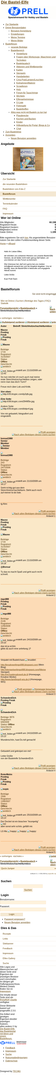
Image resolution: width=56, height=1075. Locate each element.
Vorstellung (21, 54)
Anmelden (10, 135)
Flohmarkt (21, 106)
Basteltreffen (22, 109)
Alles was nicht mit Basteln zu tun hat (29, 112)
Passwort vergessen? (14, 919)
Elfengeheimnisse (25, 99)
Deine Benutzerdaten (15, 27)
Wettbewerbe (9, 199)
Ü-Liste (19, 102)
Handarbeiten (22, 76)
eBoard (11, 243)
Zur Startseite (11, 24)
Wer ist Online (7, 301)
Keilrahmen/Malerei (25, 83)
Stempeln (21, 73)
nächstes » (18, 318)
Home (3, 243)
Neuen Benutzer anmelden (17, 922)
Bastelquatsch (23, 63)
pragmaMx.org (52, 873)
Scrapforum (21, 86)
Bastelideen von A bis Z (14, 189)
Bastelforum (11, 44)
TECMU (17, 1071)
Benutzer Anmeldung (21, 31)
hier (26, 237)
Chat (18, 128)
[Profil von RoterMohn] (47, 847)
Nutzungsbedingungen (16, 1057)
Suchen (19, 301)
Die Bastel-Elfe (15, 2)
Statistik (4, 303)
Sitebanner (8, 943)
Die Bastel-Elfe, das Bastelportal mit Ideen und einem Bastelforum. (8, 1034)
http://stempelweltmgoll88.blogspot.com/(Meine (23, 669)
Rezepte (7, 934)
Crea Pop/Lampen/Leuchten (29, 80)
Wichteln (20, 96)
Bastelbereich (17, 50)
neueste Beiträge (19, 47)
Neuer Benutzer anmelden (23, 138)
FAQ (5, 209)
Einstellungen (17, 34)
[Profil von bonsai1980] (47, 511)
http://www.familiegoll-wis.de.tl (15, 679)
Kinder (19, 122)
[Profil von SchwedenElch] (47, 766)
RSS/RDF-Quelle (8, 1000)
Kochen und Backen (26, 119)
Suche (6, 963)
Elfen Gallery (9, 958)
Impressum (8, 213)
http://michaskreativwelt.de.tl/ (14, 674)
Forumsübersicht (9, 308)
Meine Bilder (17, 40)
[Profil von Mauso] (47, 432)
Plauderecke (22, 115)
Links (5, 939)
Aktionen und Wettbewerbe (29, 67)
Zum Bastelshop (13, 132)
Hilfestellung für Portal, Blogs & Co (33, 125)
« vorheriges (6, 318)
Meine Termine (18, 37)
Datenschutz (11, 1061)
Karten (19, 70)
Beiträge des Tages (34, 301)
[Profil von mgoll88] (23, 689)
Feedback (7, 948)
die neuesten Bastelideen (15, 184)
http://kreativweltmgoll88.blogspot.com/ (19, 665)
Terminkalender (10, 204)
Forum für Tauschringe (27, 93)
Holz (18, 89)
